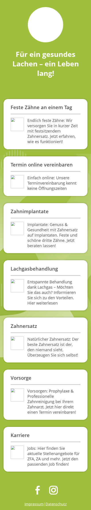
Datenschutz (56, 504)
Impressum (34, 504)
